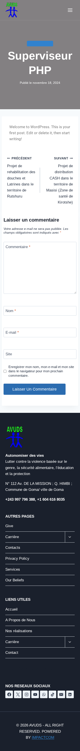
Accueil (11, 609)
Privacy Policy (17, 558)
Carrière (12, 537)
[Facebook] (9, 694)
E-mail (12, 332)
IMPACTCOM (43, 737)
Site (9, 354)
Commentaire (18, 247)
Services (12, 569)
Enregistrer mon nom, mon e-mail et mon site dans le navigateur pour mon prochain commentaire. (41, 371)
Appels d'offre (40, 43)
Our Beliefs (14, 580)
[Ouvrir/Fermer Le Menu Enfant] (70, 537)
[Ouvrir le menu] (70, 10)
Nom (11, 311)
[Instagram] (26, 694)
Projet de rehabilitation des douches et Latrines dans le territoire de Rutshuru (21, 178)
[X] (18, 694)
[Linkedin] (70, 694)
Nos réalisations (18, 631)
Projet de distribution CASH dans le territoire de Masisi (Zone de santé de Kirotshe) (59, 181)
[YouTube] (35, 694)
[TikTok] (52, 694)
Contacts (12, 547)
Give (9, 526)
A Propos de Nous (20, 620)
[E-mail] (61, 694)
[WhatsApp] (44, 694)
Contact (11, 652)
